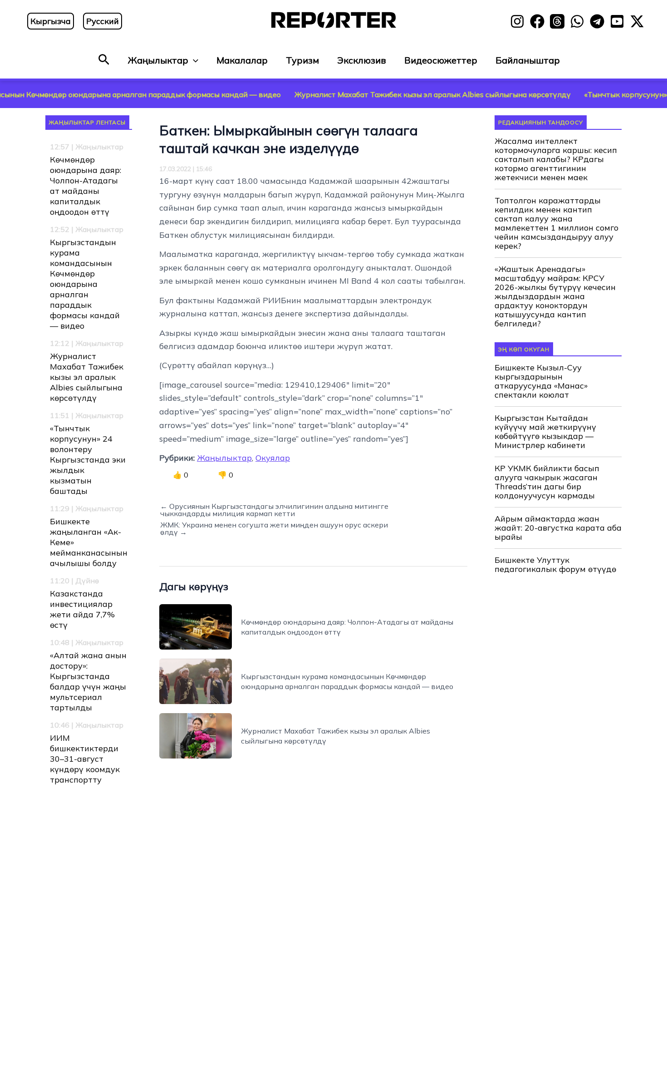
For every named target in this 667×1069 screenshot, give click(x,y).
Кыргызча (50, 21)
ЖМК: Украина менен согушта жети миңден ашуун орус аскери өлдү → (274, 528)
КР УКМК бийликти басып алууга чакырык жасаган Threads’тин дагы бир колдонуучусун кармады (547, 482)
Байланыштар (527, 60)
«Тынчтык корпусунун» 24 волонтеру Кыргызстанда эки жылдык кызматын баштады (88, 459)
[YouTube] (617, 21)
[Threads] (557, 21)
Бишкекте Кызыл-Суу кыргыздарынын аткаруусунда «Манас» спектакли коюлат (541, 381)
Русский (102, 21)
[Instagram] (517, 21)
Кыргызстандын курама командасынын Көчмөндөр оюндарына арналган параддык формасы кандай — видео (85, 284)
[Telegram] (597, 21)
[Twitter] (637, 21)
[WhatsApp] (577, 21)
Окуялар (272, 458)
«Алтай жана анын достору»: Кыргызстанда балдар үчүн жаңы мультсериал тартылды (88, 681)
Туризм (302, 60)
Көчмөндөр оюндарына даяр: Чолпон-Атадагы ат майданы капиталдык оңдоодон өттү (85, 185)
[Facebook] (537, 21)
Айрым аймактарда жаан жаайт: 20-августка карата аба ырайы (558, 528)
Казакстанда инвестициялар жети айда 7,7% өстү (82, 609)
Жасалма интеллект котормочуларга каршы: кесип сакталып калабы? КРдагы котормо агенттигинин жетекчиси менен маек (556, 159)
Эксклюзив (361, 60)
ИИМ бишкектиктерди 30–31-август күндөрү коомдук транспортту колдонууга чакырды (85, 769)
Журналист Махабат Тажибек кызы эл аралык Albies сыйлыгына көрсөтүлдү (398, 94)
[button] (104, 60)
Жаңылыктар (158, 60)
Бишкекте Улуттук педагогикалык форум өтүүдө (555, 565)
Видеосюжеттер (440, 60)
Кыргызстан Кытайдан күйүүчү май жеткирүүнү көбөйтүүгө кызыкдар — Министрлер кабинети (545, 432)
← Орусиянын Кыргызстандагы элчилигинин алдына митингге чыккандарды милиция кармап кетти (274, 509)
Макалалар (242, 60)
